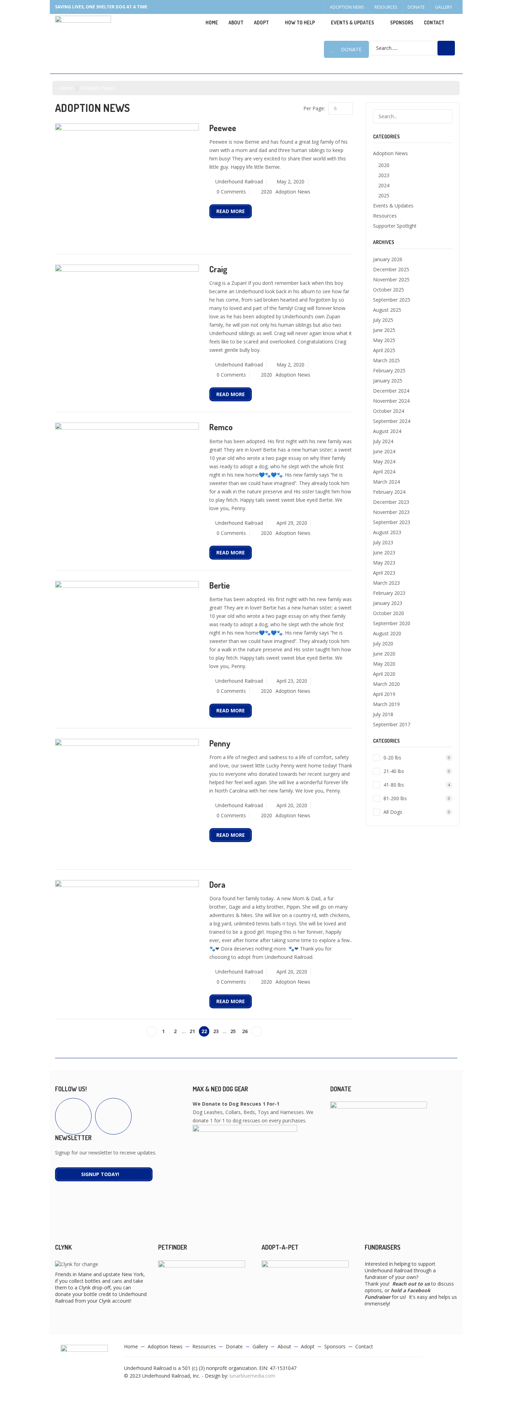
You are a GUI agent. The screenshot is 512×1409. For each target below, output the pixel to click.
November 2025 (391, 279)
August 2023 (387, 532)
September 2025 (391, 299)
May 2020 (384, 663)
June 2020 (384, 653)
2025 (383, 195)
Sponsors (401, 22)
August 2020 (387, 633)
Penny (220, 743)
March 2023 (386, 582)
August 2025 (387, 309)
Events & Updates (352, 22)
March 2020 (386, 684)
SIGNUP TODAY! (100, 1174)
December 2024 (391, 390)
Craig (218, 269)
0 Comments (231, 191)
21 (192, 1031)
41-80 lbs (416, 784)
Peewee (222, 127)
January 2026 (387, 259)
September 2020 (391, 623)
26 (245, 1031)
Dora (217, 884)
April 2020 (384, 674)
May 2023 (384, 562)
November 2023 (391, 512)
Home (211, 22)
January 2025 (387, 380)
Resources (385, 7)
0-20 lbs (416, 757)
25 (233, 1031)
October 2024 (388, 411)
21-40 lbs (416, 771)
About (235, 22)
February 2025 (389, 370)
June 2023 (384, 552)
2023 (383, 175)
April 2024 (384, 471)
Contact (434, 22)
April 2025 (384, 350)
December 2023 (391, 502)
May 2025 (384, 340)
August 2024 (387, 431)
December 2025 (391, 269)
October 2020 (388, 613)
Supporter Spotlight (395, 225)
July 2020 (383, 643)
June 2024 (384, 451)
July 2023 (383, 542)
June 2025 (384, 330)
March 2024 (386, 481)
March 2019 (386, 704)
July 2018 (383, 714)
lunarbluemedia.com (252, 1375)
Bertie (219, 585)
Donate (416, 7)
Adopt (308, 1346)
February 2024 (389, 491)
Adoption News (347, 7)
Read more (230, 211)
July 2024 (383, 441)
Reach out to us (411, 1283)
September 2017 (391, 724)
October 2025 (388, 289)
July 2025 (383, 320)
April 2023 (384, 572)
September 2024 (391, 421)
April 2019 (384, 694)
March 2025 (386, 360)
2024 (383, 185)
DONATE (351, 49)
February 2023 (389, 593)
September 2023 (391, 522)
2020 (266, 191)
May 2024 (384, 461)
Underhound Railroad (239, 181)
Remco (221, 427)
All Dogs (416, 812)
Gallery (443, 7)
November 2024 (391, 400)
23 (216, 1031)
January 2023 (387, 603)
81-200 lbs (416, 798)
